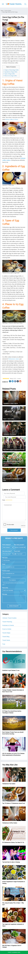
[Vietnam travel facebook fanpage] (10, 382)
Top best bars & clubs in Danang (11, 862)
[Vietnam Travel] (14, 4)
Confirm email (6, 570)
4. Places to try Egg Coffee (10, 75)
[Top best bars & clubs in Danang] (14, 853)
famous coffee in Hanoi (11, 119)
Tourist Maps (6, 633)
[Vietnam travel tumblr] (18, 382)
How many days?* (7, 551)
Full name (5, 557)
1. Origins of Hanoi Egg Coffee (11, 70)
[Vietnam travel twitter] (12, 382)
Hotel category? (6, 544)
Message (4, 594)
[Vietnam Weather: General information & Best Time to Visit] (14, 681)
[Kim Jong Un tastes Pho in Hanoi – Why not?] (14, 893)
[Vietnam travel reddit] (20, 382)
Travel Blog (5, 636)
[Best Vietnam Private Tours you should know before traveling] (14, 723)
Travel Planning (7, 621)
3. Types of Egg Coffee (9, 73)
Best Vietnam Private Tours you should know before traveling (12, 733)
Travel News (6, 640)
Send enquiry (14, 606)
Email (3, 564)
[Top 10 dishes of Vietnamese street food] (14, 794)
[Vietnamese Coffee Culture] (14, 813)
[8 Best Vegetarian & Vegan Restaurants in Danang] (14, 872)
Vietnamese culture (13, 359)
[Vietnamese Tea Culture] (14, 774)
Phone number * (6, 577)
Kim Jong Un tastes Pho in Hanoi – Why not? (13, 903)
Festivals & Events (8, 625)
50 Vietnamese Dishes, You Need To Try (13, 842)
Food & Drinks (8, 10)
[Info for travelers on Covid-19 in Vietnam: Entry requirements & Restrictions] (14, 744)
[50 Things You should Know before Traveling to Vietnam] (14, 702)
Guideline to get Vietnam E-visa (10, 670)
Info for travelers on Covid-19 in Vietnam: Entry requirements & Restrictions (13, 754)
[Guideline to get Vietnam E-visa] (14, 661)
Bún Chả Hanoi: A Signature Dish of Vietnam (11, 946)
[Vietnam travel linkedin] (15, 382)
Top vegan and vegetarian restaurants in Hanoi (13, 925)
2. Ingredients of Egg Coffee (10, 72)
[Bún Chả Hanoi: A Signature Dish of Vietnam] (14, 936)
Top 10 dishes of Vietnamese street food (13, 803)
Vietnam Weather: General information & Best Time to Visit (13, 690)
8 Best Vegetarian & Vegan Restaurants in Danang (13, 882)
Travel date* (17, 551)
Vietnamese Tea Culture (8, 783)
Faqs (3, 644)
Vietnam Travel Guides (9, 618)
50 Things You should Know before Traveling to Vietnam (11, 712)
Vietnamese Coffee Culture (9, 823)
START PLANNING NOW (14, 952)
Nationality (5, 587)
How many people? (19, 544)
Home (2, 10)
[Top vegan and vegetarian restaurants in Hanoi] (14, 915)
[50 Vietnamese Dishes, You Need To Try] (14, 833)
